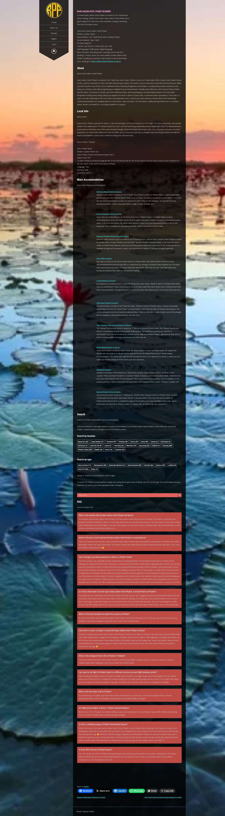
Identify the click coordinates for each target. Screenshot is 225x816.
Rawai (98, 449)
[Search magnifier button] (180, 495)
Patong (167, 446)
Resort (83, 469)
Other (94, 469)
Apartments (100, 465)
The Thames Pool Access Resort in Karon (114, 325)
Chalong (111, 442)
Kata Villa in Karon (104, 258)
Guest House (134, 465)
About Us (54, 28)
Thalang (119, 449)
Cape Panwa (97, 442)
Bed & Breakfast (117, 465)
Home (53, 22)
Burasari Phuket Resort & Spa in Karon (113, 236)
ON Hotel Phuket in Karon (107, 303)
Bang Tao (83, 442)
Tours (54, 44)
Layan (108, 446)
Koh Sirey (82, 446)
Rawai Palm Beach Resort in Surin (91, 797)
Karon (134, 442)
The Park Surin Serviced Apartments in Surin (163, 797)
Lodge (172, 465)
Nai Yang (144, 446)
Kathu (154, 442)
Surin (108, 449)
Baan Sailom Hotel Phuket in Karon (106, 61)
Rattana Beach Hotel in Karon (109, 192)
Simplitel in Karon (104, 370)
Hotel (160, 465)
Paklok (156, 446)
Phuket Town (85, 449)
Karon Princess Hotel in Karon (109, 214)
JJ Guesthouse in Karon (106, 281)
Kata (144, 442)
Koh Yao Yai (95, 446)
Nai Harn (131, 446)
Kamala (123, 442)
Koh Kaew (165, 442)
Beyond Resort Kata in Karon (109, 392)
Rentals (54, 33)
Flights (54, 39)
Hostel (148, 465)
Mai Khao (118, 446)
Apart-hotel (84, 465)
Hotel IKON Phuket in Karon (108, 347)
